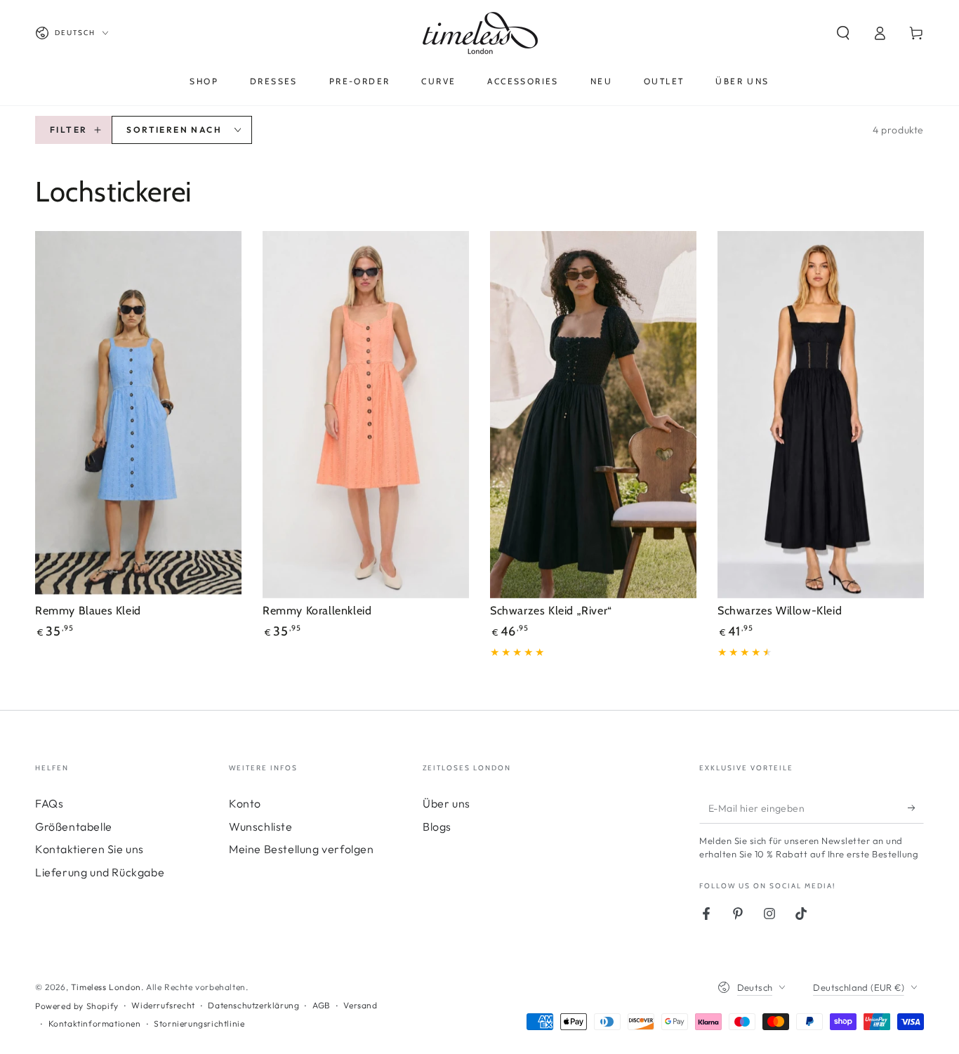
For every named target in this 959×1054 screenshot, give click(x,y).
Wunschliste (261, 826)
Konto (245, 803)
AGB (321, 1005)
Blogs (437, 826)
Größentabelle (73, 826)
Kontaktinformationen (94, 1023)
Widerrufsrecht (162, 1005)
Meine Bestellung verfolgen (301, 849)
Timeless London (106, 987)
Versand (360, 1005)
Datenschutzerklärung (253, 1005)
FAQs (49, 803)
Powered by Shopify (77, 1006)
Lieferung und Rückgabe (99, 872)
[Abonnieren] (916, 807)
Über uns (446, 803)
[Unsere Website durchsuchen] (843, 33)
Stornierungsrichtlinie (199, 1023)
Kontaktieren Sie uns (89, 849)
